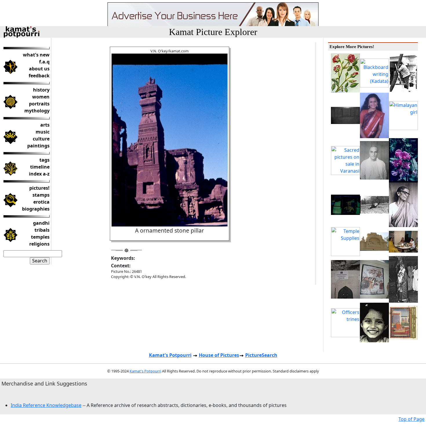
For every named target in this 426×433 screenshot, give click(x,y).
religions (39, 244)
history (41, 90)
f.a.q (44, 62)
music (43, 132)
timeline (40, 167)
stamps (41, 195)
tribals (42, 230)
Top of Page (411, 419)
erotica (41, 202)
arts (45, 125)
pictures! (39, 188)
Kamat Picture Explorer (213, 32)
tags (44, 160)
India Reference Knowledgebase (46, 405)
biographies (36, 209)
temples (40, 237)
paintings (38, 145)
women (41, 97)
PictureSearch (261, 355)
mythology (37, 110)
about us (39, 68)
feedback (39, 75)
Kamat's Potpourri (170, 355)
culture (41, 139)
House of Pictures (219, 355)
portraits (39, 104)
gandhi (41, 223)
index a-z (39, 174)
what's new (36, 55)
